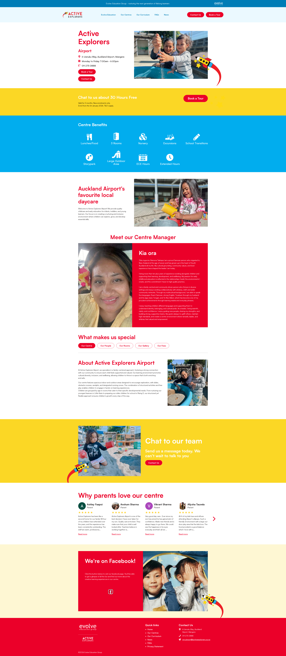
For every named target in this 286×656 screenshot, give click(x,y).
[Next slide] (214, 519)
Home (150, 629)
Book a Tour (214, 15)
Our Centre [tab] (86, 345)
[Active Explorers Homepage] (73, 14)
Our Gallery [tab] (143, 345)
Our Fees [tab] (161, 345)
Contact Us (195, 15)
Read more (82, 534)
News (166, 15)
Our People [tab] (105, 345)
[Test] (110, 592)
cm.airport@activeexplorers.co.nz (196, 639)
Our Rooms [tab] (124, 345)
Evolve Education (108, 15)
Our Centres (126, 15)
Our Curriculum (143, 15)
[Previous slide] (72, 519)
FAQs (157, 15)
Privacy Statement (155, 646)
